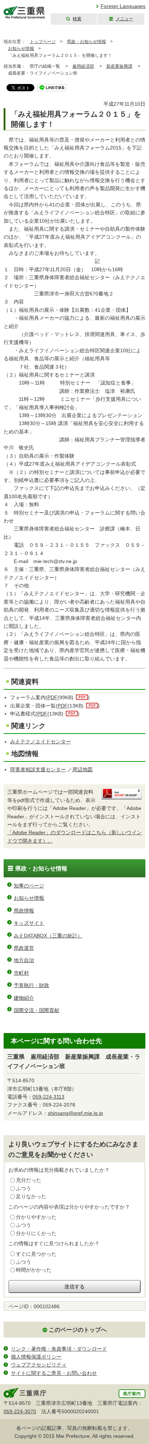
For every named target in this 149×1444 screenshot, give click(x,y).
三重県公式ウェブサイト (24, 12)
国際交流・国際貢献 (36, 1010)
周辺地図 (82, 769)
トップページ (43, 41)
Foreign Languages (123, 6)
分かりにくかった (36, 1233)
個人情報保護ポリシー (36, 1357)
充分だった (28, 1180)
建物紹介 (24, 998)
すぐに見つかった (36, 1254)
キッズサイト (29, 923)
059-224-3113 (48, 1097)
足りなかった (31, 1196)
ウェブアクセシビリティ (39, 1365)
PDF (52, 697)
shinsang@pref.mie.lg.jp (75, 1113)
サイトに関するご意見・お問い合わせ (54, 1373)
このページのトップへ (78, 1330)
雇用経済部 (83, 66)
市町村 (21, 973)
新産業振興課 (119, 66)
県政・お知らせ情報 (86, 41)
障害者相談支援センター (38, 769)
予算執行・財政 (31, 985)
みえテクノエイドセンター (40, 741)
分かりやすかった (36, 1217)
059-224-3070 (20, 1411)
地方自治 (24, 960)
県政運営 (24, 948)
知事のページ (29, 886)
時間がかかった (33, 1270)
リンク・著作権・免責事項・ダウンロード (59, 1349)
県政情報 (24, 911)
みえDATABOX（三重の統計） (48, 936)
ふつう (23, 1188)
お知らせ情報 (21, 48)
